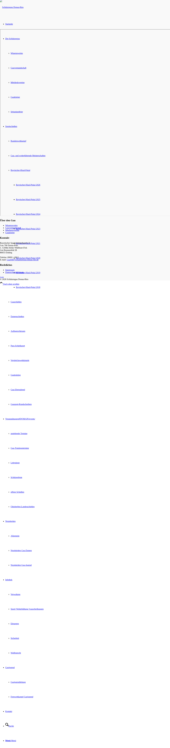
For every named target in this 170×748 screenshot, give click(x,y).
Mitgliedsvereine (12, 230)
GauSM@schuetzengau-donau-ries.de (23, 260)
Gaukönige (10, 232)
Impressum (9, 270)
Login (2, 277)
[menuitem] (93, 287)
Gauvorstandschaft (13, 228)
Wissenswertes (11, 225)
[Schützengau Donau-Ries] (12, 7)
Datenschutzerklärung (14, 272)
